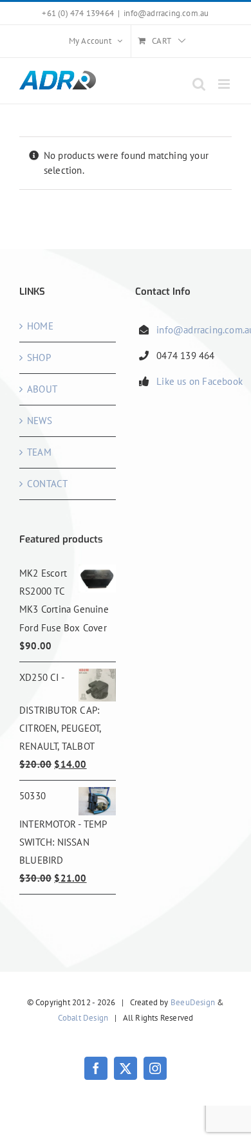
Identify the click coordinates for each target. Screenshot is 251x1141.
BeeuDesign (193, 1002)
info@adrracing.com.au (166, 13)
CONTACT (47, 484)
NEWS (39, 420)
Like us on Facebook (199, 381)
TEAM (39, 452)
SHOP (39, 357)
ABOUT (42, 389)
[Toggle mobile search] (198, 84)
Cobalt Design (83, 1017)
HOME (40, 326)
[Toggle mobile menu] (225, 84)
